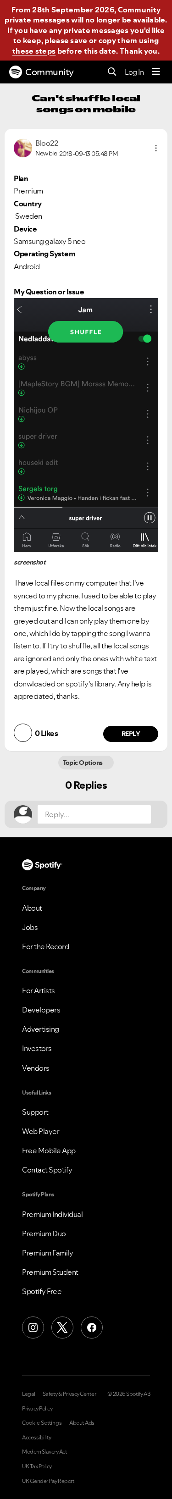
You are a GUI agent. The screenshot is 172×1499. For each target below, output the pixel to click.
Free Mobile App (49, 1150)
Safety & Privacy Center (69, 1394)
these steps (33, 51)
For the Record (45, 946)
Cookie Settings (42, 1423)
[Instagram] (33, 1327)
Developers (41, 1010)
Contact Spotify (47, 1170)
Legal (28, 1394)
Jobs (30, 927)
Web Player (40, 1131)
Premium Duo (44, 1233)
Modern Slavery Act (44, 1451)
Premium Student (50, 1272)
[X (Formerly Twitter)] (62, 1327)
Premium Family (47, 1253)
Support (35, 1112)
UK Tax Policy (37, 1466)
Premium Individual (52, 1214)
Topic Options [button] (84, 762)
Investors (37, 1048)
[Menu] (156, 71)
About (32, 908)
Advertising (40, 1029)
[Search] (112, 72)
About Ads (81, 1423)
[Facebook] (92, 1327)
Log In (134, 72)
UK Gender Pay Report (48, 1481)
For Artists (38, 990)
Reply (131, 733)
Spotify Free (41, 1291)
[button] (156, 148)
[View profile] (23, 147)
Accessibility (36, 1437)
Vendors (36, 1068)
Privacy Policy (37, 1408)
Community (49, 72)
